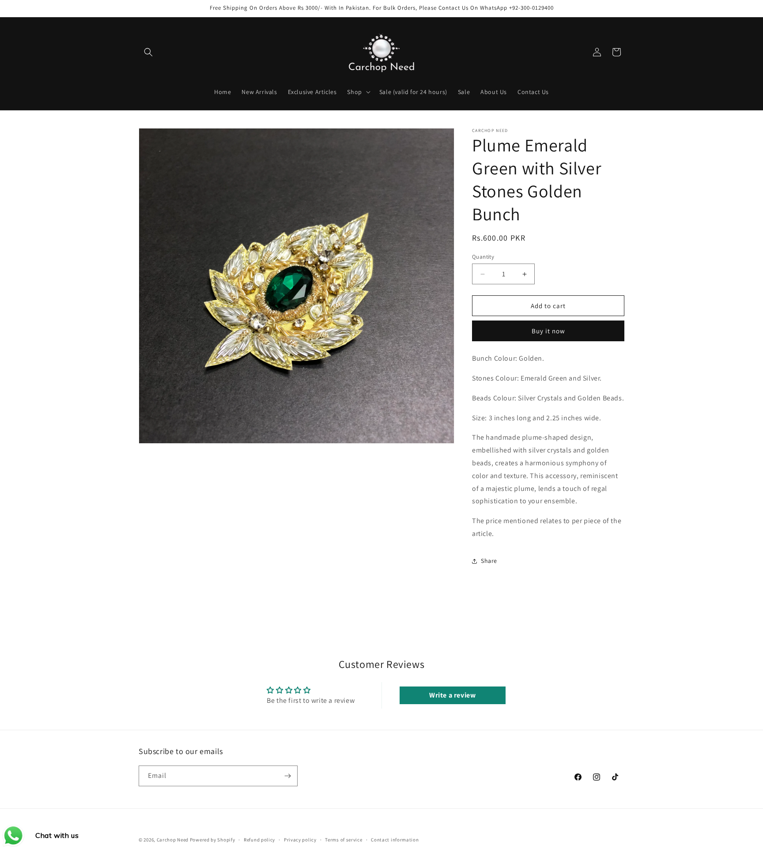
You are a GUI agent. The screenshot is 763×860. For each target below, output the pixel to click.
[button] (148, 52)
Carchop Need (173, 840)
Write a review (452, 695)
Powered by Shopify (212, 840)
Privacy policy (300, 840)
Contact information (395, 840)
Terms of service (343, 840)
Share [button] (489, 561)
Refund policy (259, 840)
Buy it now (548, 331)
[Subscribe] (287, 776)
